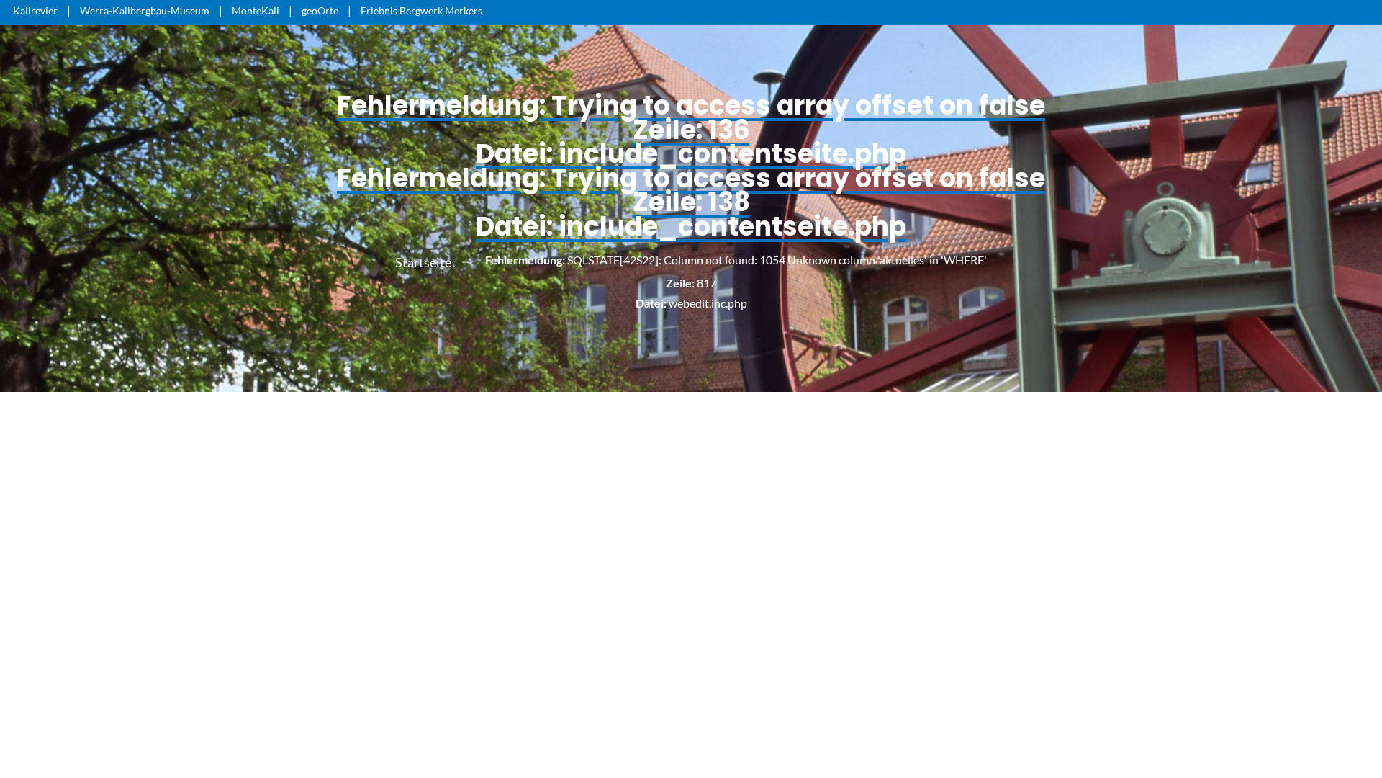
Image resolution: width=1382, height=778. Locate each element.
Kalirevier (35, 10)
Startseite (423, 262)
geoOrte (320, 10)
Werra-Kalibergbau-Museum (144, 10)
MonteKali (255, 10)
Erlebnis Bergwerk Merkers (421, 10)
